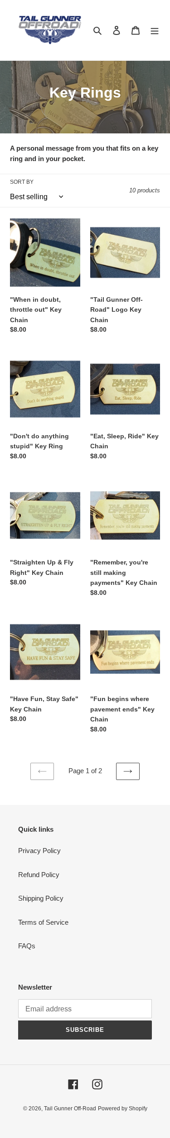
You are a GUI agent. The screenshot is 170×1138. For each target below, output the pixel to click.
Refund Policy (38, 874)
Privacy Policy (39, 850)
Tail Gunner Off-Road (70, 1108)
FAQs (26, 946)
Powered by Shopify (122, 1108)
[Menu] (154, 30)
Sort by (22, 182)
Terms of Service (43, 922)
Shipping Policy (40, 898)
